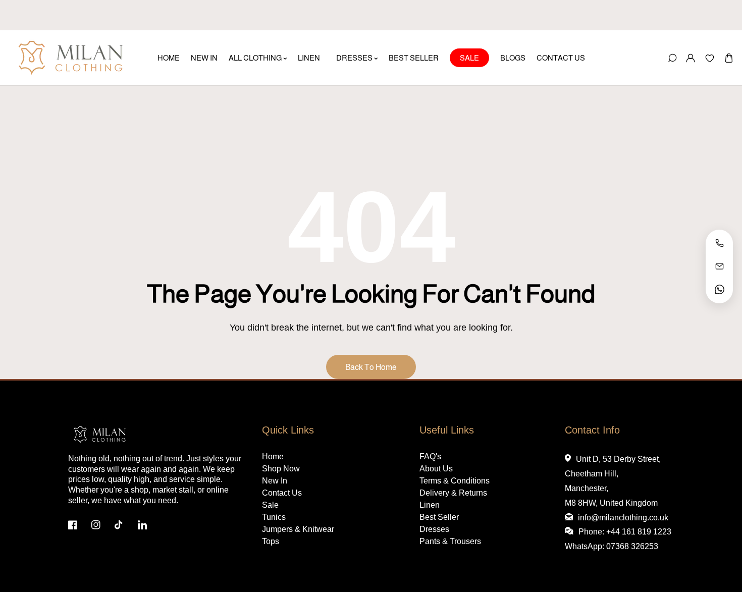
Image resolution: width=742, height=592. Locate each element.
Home (273, 456)
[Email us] (719, 266)
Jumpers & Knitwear (298, 529)
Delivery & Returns (453, 493)
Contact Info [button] (592, 430)
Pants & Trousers (450, 541)
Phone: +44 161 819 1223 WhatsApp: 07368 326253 (618, 539)
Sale (270, 505)
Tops (270, 541)
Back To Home (371, 367)
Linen (429, 505)
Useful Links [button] (446, 430)
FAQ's (430, 456)
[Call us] (719, 243)
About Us (436, 468)
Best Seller (439, 517)
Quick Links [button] (288, 430)
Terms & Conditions (454, 480)
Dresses (434, 529)
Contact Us (282, 493)
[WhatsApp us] (719, 289)
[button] (728, 58)
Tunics (274, 517)
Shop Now (281, 468)
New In (274, 480)
